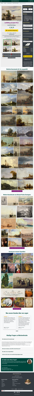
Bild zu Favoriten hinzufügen (16, 54)
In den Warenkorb (28, 56)
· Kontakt (2, 380)
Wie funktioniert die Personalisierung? (8, 339)
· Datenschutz (3, 383)
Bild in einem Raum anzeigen (16, 56)
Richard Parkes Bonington (15, 3)
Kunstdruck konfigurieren (12, 30)
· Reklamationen (3, 385)
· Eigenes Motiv (14, 380)
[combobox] (28, 12)
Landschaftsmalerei (9, 3)
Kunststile (5, 3)
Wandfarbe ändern (7, 56)
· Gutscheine (13, 384)
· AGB (2, 382)
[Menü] (1, 1)
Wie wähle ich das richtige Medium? (7, 351)
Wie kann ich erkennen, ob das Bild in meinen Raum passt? (11, 348)
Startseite (2, 3)
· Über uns (2, 386)
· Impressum (2, 381)
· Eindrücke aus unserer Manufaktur (16, 383)
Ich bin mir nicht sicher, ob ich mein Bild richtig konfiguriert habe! (12, 354)
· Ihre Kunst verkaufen (14, 381)
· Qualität (13, 382)
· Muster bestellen (14, 385)
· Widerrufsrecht (3, 384)
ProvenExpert (8, 327)
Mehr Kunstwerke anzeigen (17, 308)
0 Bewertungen (13, 57)
